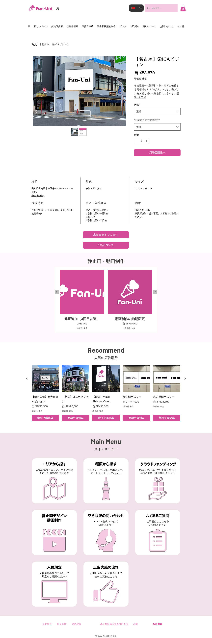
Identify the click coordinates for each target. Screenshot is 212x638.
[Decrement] (137, 141)
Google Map (37, 195)
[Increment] (147, 141)
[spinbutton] (142, 141)
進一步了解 (140, 97)
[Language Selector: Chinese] (136, 8)
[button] (183, 8)
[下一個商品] (155, 292)
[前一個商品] (57, 292)
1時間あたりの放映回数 (147, 120)
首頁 (34, 44)
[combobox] (157, 111)
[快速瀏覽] (45, 378)
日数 (137, 104)
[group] (106, 300)
